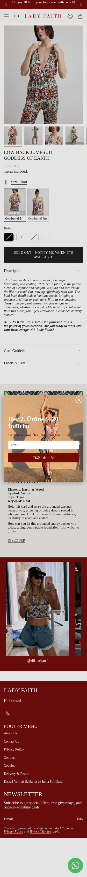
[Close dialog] (79, 400)
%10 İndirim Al (43, 457)
